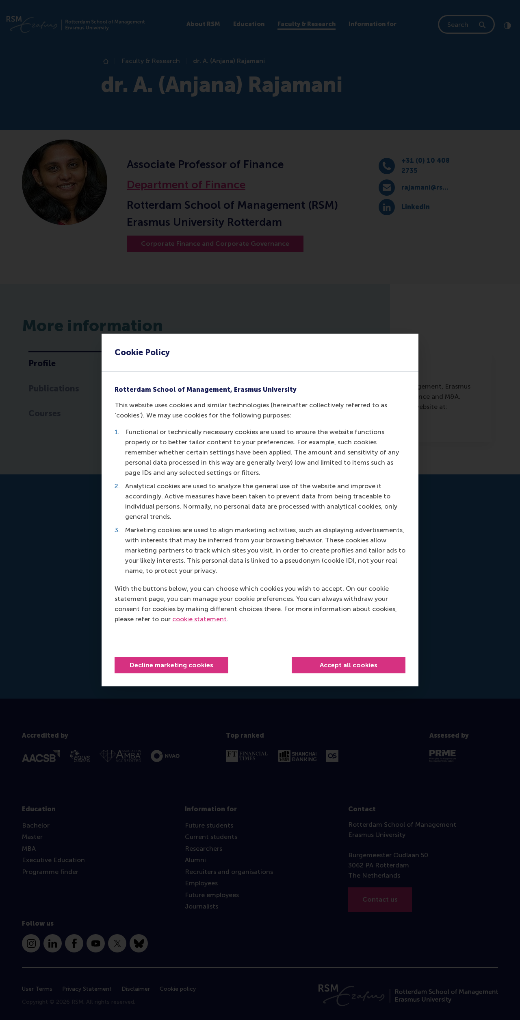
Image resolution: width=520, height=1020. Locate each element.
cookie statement (199, 619)
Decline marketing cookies (171, 665)
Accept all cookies (348, 665)
